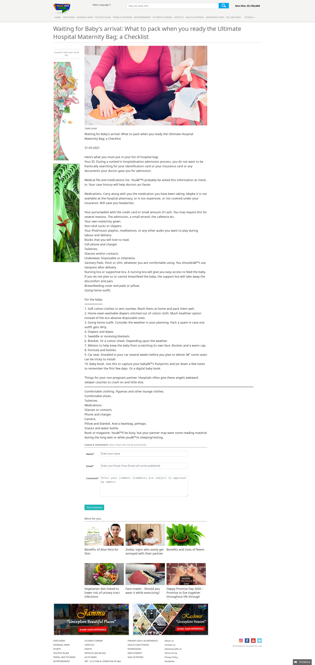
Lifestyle (179, 17)
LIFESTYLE (89, 644)
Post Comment (94, 507)
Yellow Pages (233, 17)
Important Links (215, 17)
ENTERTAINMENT (61, 661)
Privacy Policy (171, 657)
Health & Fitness (194, 17)
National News (84, 17)
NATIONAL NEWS (61, 644)
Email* (90, 466)
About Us (169, 640)
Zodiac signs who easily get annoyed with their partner (145, 551)
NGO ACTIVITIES (135, 657)
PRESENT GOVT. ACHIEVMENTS (143, 640)
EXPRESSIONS (134, 648)
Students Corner (162, 17)
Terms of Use (171, 653)
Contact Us (170, 644)
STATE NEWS (59, 640)
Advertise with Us (173, 648)
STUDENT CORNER (93, 640)
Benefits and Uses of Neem (185, 549)
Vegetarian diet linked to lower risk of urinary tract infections (102, 592)
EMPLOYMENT (135, 653)
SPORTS (57, 648)
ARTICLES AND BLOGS (95, 653)
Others (248, 17)
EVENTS (88, 648)
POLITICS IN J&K (61, 653)
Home (57, 17)
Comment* (92, 478)
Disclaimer (170, 661)
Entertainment (142, 17)
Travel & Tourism (123, 17)
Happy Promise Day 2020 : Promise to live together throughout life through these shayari (185, 592)
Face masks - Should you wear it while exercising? (143, 591)
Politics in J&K (103, 17)
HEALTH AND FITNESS (138, 644)
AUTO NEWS (90, 657)
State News (69, 17)
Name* (90, 454)
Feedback (304, 662)
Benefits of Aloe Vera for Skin (101, 551)
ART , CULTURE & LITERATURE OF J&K (102, 661)
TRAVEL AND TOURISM (64, 657)
